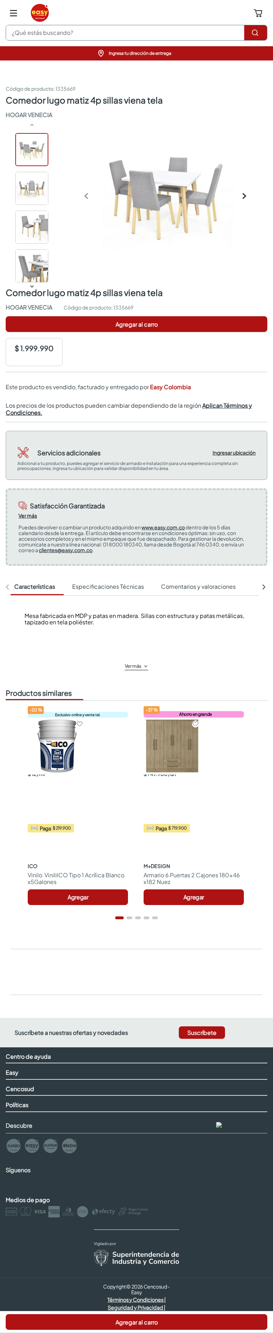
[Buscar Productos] (255, 32)
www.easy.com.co (163, 527)
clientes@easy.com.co (65, 550)
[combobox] (136, 33)
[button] (136, 53)
